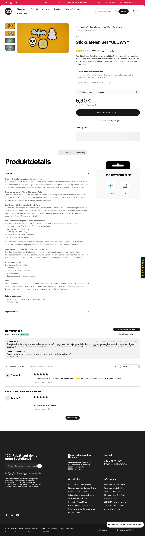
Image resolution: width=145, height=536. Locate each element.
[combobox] (112, 2)
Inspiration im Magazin (77, 498)
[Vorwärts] (98, 2)
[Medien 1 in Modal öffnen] (43, 38)
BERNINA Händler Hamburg (115, 502)
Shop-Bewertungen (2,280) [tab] (36, 366)
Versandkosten (92, 105)
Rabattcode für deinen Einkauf (80, 505)
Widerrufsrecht (50, 532)
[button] (81, 51)
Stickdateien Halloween (86, 30)
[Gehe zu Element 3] (10, 40)
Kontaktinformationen (34, 532)
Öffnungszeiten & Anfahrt (114, 495)
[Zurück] (46, 2)
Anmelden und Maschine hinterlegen (94, 82)
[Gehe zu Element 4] (10, 48)
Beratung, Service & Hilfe (114, 485)
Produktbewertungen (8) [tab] (15, 366)
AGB (43, 532)
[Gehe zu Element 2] (10, 33)
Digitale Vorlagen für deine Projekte (95, 27)
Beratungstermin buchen (114, 488)
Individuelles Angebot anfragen (81, 495)
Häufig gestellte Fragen (77, 491)
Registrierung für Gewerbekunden (82, 509)
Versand (59, 532)
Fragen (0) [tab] (52, 366)
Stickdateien (117, 27)
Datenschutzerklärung (11, 532)
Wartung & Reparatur (113, 491)
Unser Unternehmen (112, 509)
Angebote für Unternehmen (79, 485)
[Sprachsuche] (116, 11)
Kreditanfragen (74, 512)
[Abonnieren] (39, 466)
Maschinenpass (110, 498)
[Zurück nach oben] (60, 152)
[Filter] (118, 366)
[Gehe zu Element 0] (10, 26)
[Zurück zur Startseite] (77, 27)
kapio (72, 528)
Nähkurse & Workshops (114, 505)
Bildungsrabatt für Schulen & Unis (82, 488)
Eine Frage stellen (126, 334)
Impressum (23, 532)
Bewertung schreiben (126, 329)
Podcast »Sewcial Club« (78, 502)
